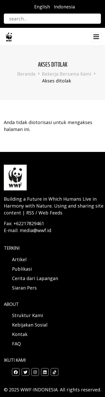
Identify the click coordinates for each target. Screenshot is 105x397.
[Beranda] (9, 37)
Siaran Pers (24, 288)
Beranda (26, 74)
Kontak (20, 334)
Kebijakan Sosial (29, 325)
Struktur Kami (27, 315)
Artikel (20, 259)
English (42, 7)
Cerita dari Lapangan (35, 278)
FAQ (16, 344)
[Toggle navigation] (96, 37)
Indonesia (64, 7)
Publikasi (22, 269)
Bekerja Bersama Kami (66, 74)
